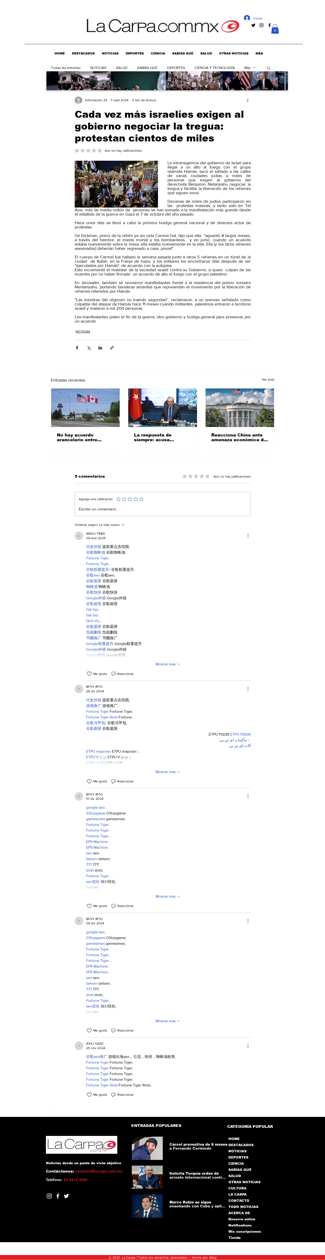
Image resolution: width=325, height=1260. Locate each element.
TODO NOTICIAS (243, 1207)
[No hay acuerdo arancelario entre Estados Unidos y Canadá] (85, 407)
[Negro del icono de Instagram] (261, 25)
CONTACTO (238, 1200)
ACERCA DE (239, 1213)
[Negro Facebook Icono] (269, 25)
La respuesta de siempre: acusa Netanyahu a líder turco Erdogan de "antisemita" (162, 437)
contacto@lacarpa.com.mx (99, 1171)
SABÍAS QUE (147, 68)
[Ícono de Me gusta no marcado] (89, 674)
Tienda (234, 1238)
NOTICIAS (98, 68)
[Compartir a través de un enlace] (112, 347)
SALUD (122, 68)
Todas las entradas (66, 68)
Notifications (240, 1225)
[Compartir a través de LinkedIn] (100, 347)
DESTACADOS (241, 1145)
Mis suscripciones (244, 1231)
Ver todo (268, 379)
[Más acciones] (248, 100)
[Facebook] (57, 1196)
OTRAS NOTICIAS (244, 1182)
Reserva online (241, 1219)
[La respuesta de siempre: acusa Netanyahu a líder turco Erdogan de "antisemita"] (162, 407)
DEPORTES (176, 68)
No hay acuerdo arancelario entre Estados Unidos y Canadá (77, 437)
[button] (275, 29)
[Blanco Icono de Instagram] (49, 1196)
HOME (234, 1139)
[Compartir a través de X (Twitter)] (88, 347)
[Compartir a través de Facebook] (77, 347)
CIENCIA (236, 1163)
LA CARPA (237, 1194)
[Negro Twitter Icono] (253, 25)
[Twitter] (66, 1196)
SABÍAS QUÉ (239, 1170)
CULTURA (237, 1188)
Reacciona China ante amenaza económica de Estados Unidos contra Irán (238, 437)
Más (247, 68)
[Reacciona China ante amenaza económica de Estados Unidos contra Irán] (240, 407)
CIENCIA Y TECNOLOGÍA (215, 68)
